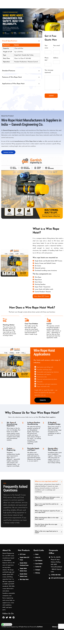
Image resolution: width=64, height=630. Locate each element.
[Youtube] (10, 617)
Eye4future (40, 626)
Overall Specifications (9, 41)
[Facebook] (3, 617)
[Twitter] (7, 617)
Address (55, 58)
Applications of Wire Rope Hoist (13, 83)
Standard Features (8, 71)
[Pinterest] (13, 617)
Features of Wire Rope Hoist (12, 77)
